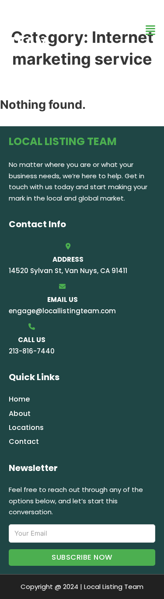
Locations (26, 427)
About (20, 414)
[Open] (150, 30)
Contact (24, 441)
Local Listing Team (59, 30)
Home (19, 399)
